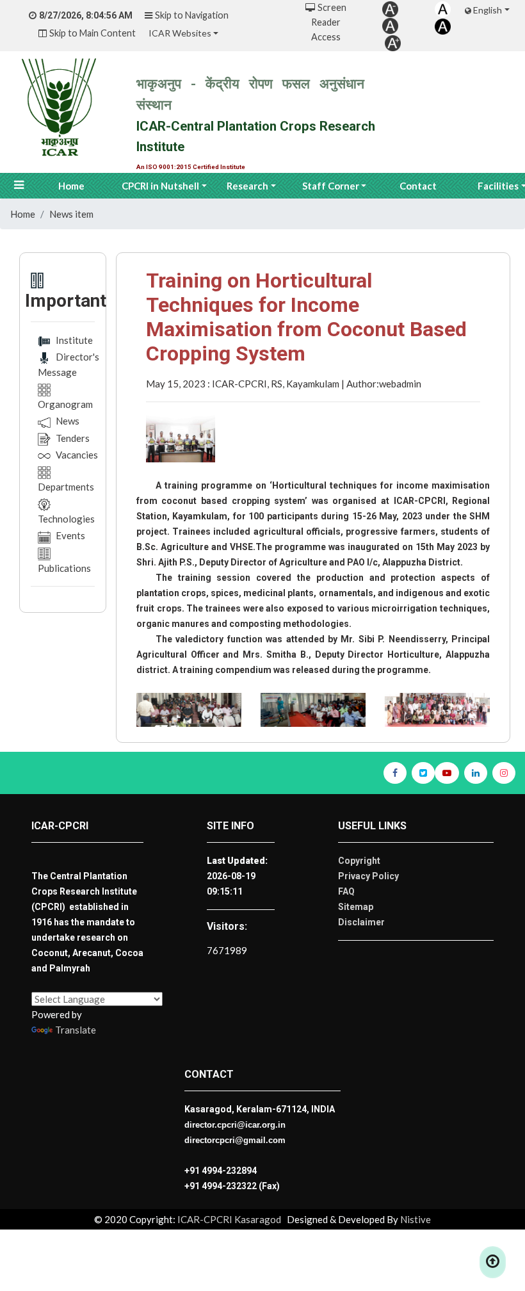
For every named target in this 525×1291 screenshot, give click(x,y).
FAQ (346, 891)
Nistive (415, 1219)
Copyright (359, 861)
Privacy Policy (368, 876)
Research (247, 185)
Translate (75, 1029)
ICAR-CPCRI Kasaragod (228, 1219)
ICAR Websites (180, 33)
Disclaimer (361, 922)
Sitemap (355, 907)
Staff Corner (330, 185)
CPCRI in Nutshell (160, 185)
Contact (418, 185)
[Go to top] (493, 1262)
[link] (390, 8)
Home (71, 185)
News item (71, 214)
